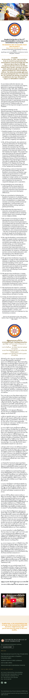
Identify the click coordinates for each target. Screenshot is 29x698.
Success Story (7, 647)
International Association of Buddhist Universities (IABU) (11, 657)
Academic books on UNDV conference (11, 660)
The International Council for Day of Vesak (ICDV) (14, 654)
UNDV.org (24, 691)
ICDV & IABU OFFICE (6, 663)
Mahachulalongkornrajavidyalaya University (13, 665)
